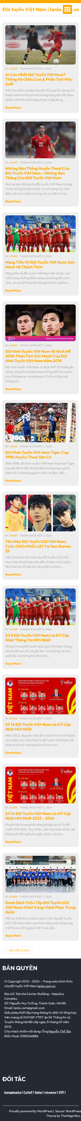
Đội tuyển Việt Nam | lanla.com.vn (40, 9)
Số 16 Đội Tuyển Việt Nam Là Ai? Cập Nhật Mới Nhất (38, 727)
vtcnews (50, 1092)
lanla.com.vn (46, 986)
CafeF (28, 1092)
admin (13, 68)
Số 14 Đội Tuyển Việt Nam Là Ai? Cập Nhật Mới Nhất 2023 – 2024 (38, 816)
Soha (38, 1092)
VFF (61, 1092)
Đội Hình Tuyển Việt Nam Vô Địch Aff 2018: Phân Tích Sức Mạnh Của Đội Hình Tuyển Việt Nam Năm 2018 (38, 356)
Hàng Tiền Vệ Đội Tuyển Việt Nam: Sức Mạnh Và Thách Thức (40, 264)
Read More (13, 107)
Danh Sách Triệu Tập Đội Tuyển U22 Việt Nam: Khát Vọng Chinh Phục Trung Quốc (40, 907)
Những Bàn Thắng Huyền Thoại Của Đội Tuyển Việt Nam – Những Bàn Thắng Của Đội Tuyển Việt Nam (37, 173)
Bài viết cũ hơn (19, 950)
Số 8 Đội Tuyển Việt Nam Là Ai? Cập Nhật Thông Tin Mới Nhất (37, 637)
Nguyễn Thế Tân (60, 1031)
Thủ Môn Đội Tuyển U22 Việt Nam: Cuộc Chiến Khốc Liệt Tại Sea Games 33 (38, 546)
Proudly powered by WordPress (31, 1111)
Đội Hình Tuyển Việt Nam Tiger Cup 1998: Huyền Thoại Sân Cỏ (37, 454)
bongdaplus (12, 1092)
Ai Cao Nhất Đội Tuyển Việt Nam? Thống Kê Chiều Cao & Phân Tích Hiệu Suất (39, 79)
